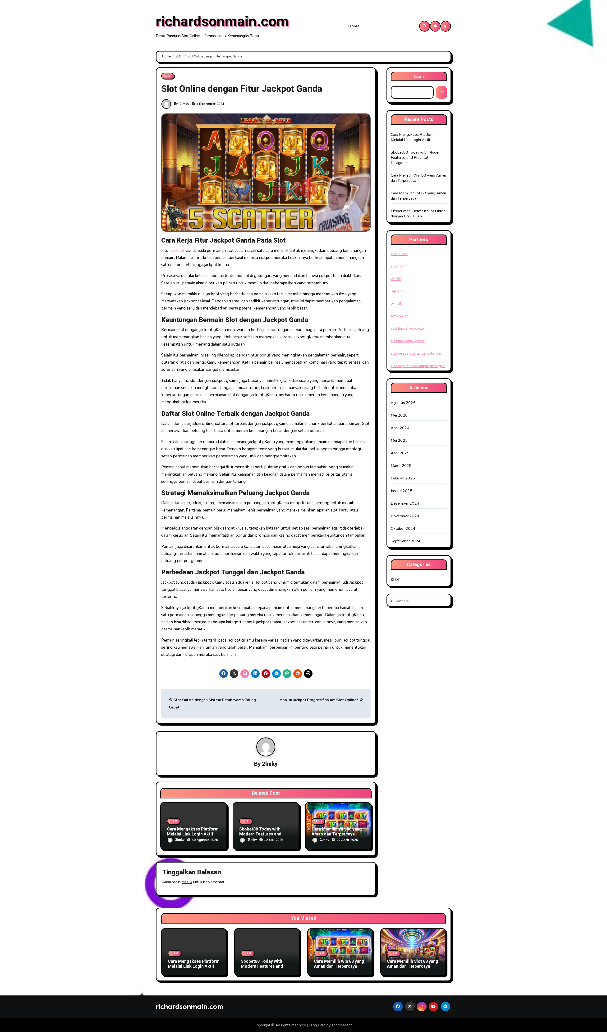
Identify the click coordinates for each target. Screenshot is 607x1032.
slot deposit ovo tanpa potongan (418, 366)
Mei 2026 (399, 415)
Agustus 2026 (403, 402)
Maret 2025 (401, 465)
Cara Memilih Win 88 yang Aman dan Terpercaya (337, 832)
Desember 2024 (405, 503)
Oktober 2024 (403, 528)
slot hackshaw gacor (408, 328)
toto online (400, 316)
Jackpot (177, 250)
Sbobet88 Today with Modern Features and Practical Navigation (260, 834)
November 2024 (405, 516)
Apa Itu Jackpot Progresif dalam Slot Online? (319, 700)
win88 (396, 278)
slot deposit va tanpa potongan (417, 353)
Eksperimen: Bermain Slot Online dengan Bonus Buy (418, 213)
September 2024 (406, 541)
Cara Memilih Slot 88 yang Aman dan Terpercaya (412, 964)
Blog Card (317, 1025)
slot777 (397, 266)
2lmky (184, 104)
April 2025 (400, 453)
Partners (402, 601)
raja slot (397, 291)
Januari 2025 (401, 490)
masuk (187, 882)
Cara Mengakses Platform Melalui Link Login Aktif (193, 832)
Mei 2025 (399, 440)
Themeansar (341, 1025)
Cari (419, 76)
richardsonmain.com (222, 21)
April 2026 (400, 428)
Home (354, 26)
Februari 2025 (403, 478)
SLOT (168, 76)
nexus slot (399, 254)
